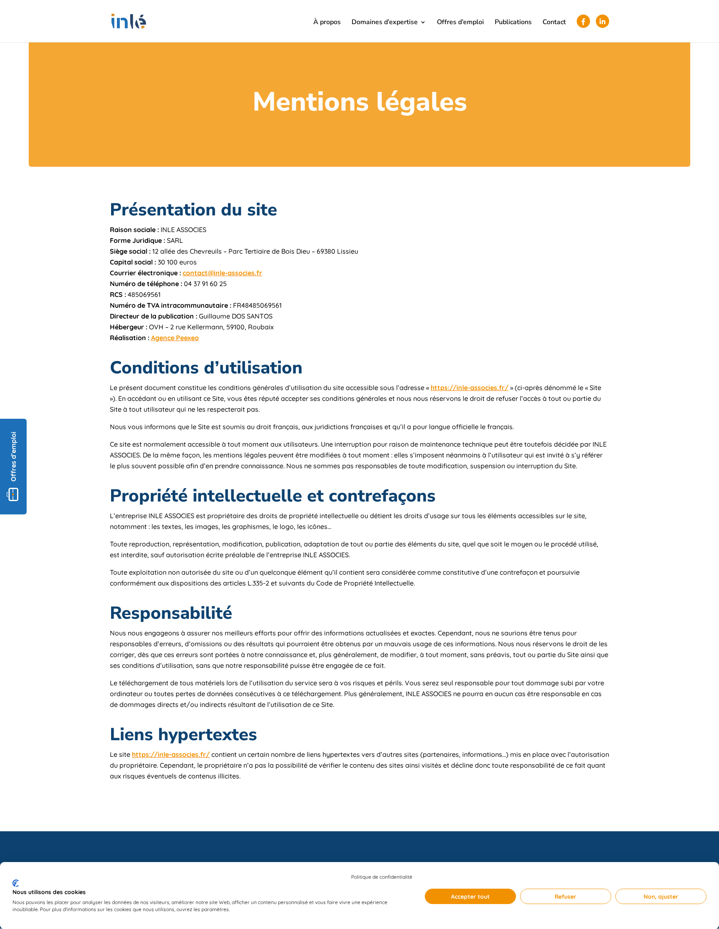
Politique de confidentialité (381, 877)
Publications (513, 23)
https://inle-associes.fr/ (469, 387)
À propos (327, 23)
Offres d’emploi (460, 23)
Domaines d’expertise (385, 23)
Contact (554, 23)
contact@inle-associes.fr (222, 273)
